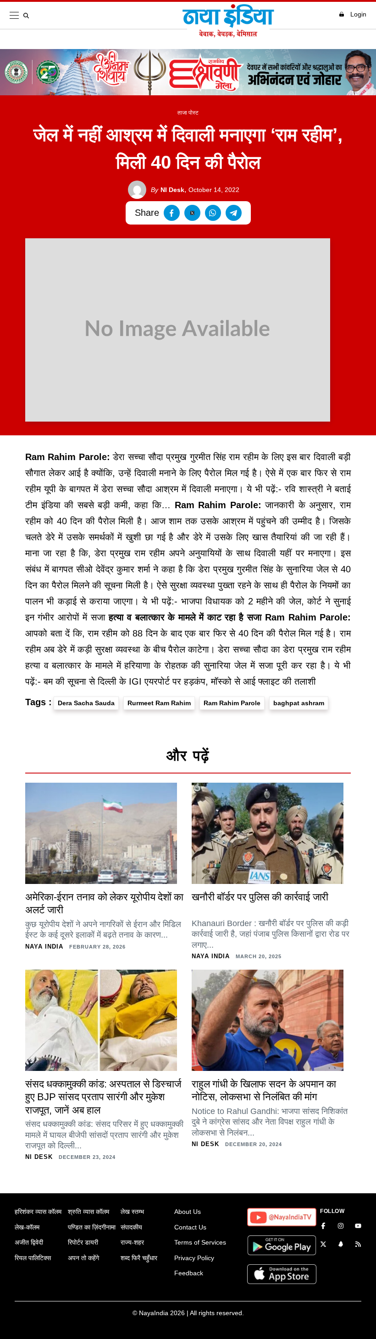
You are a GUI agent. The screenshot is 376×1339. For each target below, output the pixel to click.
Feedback (188, 1273)
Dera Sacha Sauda (86, 703)
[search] (28, 15)
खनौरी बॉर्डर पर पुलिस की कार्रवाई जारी (260, 897)
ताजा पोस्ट (188, 113)
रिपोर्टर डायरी (83, 1242)
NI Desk (167, 189)
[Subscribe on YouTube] (358, 1226)
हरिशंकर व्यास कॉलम (38, 1211)
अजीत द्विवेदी (29, 1242)
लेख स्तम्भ (132, 1211)
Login (358, 14)
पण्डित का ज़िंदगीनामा (92, 1227)
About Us (187, 1211)
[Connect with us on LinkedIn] (340, 1245)
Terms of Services (200, 1242)
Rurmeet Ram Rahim (159, 703)
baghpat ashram (298, 703)
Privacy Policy (194, 1258)
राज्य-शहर (132, 1242)
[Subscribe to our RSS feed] (358, 1245)
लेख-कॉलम (27, 1227)
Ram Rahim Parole (232, 703)
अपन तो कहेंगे (83, 1258)
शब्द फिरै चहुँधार (139, 1258)
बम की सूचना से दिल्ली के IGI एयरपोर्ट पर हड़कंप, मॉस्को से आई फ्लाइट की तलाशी (180, 681)
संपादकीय (131, 1227)
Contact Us (190, 1227)
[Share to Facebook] (172, 213)
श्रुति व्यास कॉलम (88, 1211)
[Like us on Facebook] (323, 1226)
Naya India (44, 946)
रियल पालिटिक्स (33, 1258)
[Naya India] (228, 34)
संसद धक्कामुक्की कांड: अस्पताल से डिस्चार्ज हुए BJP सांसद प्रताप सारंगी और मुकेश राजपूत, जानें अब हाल (103, 1097)
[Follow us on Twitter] (323, 1245)
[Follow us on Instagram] (340, 1226)
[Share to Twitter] (192, 213)
